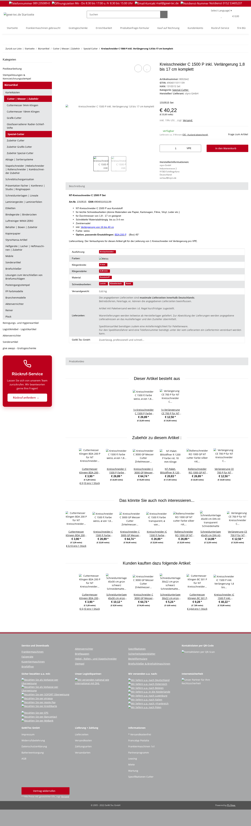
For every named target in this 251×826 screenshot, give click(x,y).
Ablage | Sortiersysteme (19, 159)
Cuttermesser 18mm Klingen (23, 111)
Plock (8, 316)
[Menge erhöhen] (197, 148)
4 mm (102, 264)
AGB (24, 758)
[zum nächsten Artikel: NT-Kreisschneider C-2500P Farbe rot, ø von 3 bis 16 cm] (244, 48)
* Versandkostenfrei (139, 734)
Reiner (9, 310)
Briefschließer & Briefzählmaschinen (149, 663)
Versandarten (82, 752)
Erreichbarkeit (104, 28)
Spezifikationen (137, 648)
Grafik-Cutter (14, 118)
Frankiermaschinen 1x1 (141, 746)
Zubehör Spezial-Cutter (20, 153)
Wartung (133, 770)
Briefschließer (13, 268)
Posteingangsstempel (17, 285)
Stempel (79, 663)
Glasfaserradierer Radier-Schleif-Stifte (26, 126)
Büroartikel (11, 85)
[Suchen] (164, 14)
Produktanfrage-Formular (134, 28)
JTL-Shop (231, 805)
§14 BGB (242, 28)
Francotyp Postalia (138, 740)
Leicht (103, 283)
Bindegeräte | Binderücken (21, 214)
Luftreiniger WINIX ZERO (19, 220)
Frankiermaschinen (33, 651)
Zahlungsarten (83, 746)
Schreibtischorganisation (19, 179)
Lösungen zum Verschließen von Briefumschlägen (24, 276)
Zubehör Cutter (15, 140)
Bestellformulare (137, 658)
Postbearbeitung (12, 68)
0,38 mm (104, 271)
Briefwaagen (82, 653)
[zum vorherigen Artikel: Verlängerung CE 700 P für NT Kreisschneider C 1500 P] (237, 48)
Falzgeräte (27, 656)
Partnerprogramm (138, 752)
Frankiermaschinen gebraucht (43, 28)
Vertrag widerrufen (44, 790)
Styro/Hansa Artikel (16, 239)
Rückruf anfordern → (26, 397)
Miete (131, 764)
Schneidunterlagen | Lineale (21, 195)
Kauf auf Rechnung (168, 28)
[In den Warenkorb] (68, 60)
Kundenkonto (195, 28)
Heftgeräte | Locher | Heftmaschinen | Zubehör (25, 248)
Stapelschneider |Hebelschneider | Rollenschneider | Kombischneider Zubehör (25, 169)
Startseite (12, 28)
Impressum (28, 734)
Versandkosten (83, 740)
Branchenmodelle (15, 297)
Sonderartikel (13, 262)
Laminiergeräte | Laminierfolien (23, 201)
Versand (188, 120)
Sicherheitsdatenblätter (141, 653)
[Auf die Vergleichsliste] (138, 68)
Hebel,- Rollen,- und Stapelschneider (96, 658)
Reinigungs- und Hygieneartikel (21, 323)
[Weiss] (105, 258)
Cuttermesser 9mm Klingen (22, 105)
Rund (128, 283)
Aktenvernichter (14, 304)
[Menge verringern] (163, 148)
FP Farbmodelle (14, 291)
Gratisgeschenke (78, 28)
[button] (214, 16)
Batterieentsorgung (33, 752)
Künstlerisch (116, 283)
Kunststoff (105, 277)
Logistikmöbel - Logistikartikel (19, 329)
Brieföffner (28, 666)
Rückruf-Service (220, 28)
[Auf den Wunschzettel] (147, 68)
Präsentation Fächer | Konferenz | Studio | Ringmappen (25, 187)
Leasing (132, 758)
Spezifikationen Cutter (141, 776)
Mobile (9, 256)
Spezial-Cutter (180, 89)
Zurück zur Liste (13, 48)
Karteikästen (12, 92)
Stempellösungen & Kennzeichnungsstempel (17, 76)
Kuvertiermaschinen (33, 661)
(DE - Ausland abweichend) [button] (195, 134)
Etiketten (10, 208)
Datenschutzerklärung (34, 746)
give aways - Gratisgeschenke (19, 348)
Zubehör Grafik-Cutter (19, 146)
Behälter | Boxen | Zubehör (21, 227)
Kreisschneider (107, 251)
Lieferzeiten (81, 734)
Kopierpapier (12, 233)
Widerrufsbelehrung (33, 740)
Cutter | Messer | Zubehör (22, 98)
